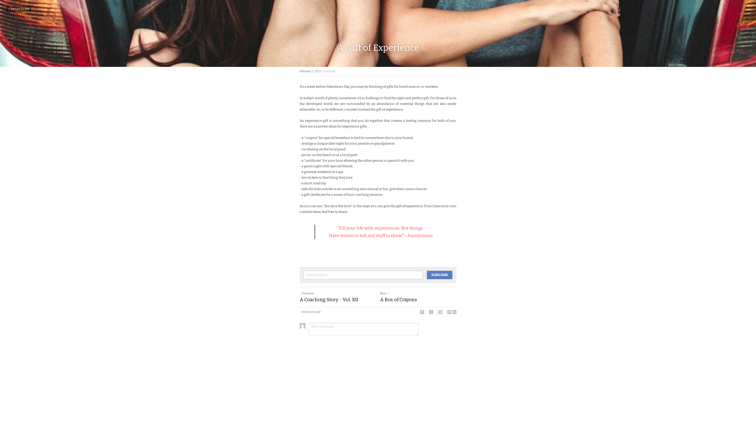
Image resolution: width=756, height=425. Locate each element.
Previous (308, 293)
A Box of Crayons (398, 299)
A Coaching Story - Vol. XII (329, 299)
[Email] (449, 312)
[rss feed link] (454, 312)
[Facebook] (422, 312)
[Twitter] (431, 312)
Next (383, 293)
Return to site (20, 9)
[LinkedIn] (440, 312)
